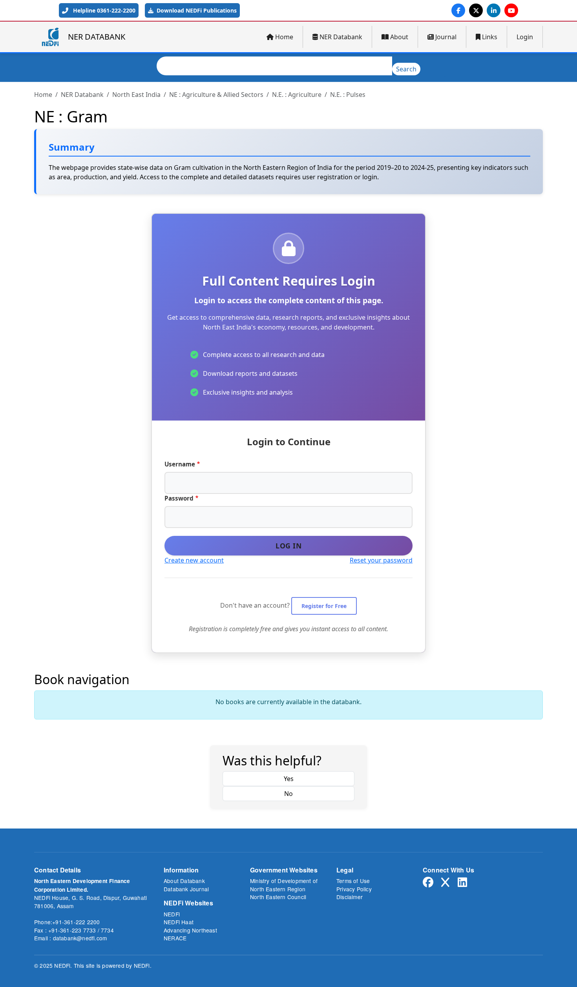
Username (179, 464)
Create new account (194, 560)
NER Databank (341, 37)
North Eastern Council (278, 897)
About (399, 37)
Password (179, 498)
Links (489, 37)
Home (284, 37)
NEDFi (172, 914)
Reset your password (381, 560)
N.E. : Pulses (347, 94)
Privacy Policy (354, 889)
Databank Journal (186, 889)
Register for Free (324, 606)
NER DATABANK (96, 36)
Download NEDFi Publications (196, 10)
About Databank (184, 881)
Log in (288, 545)
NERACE (175, 938)
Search (406, 69)
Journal (445, 37)
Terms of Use (353, 881)
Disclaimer (349, 897)
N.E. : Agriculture (296, 94)
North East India (136, 94)
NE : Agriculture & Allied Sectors (216, 94)
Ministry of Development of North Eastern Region (284, 885)
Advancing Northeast (190, 930)
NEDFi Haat (179, 922)
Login (525, 37)
